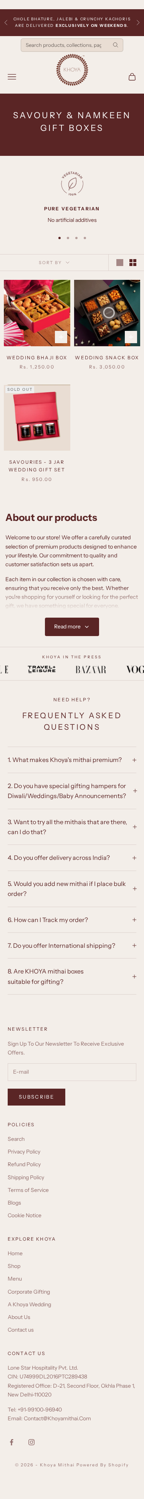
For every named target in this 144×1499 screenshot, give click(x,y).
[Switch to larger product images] (119, 263)
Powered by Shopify (102, 1465)
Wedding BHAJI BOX (37, 357)
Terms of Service (28, 1190)
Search (16, 1138)
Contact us (21, 1329)
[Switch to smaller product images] (132, 263)
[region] (72, 198)
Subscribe (36, 1097)
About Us (19, 1317)
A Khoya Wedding (29, 1304)
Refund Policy (24, 1164)
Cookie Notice (24, 1215)
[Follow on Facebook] (11, 1442)
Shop (14, 1266)
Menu (15, 1278)
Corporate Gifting (29, 1291)
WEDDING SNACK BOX (107, 357)
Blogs (14, 1202)
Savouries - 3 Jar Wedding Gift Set (37, 466)
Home (15, 1253)
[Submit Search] (116, 45)
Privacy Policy (24, 1151)
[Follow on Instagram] (31, 1442)
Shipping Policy (26, 1177)
